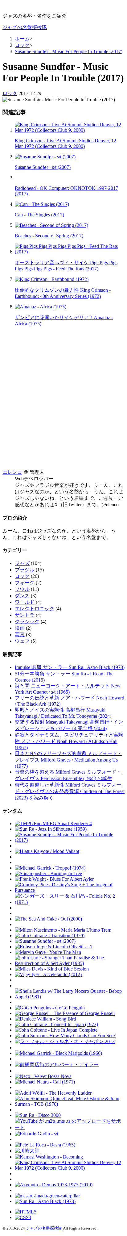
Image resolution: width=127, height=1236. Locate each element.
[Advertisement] (63, 395)
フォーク (25, 582)
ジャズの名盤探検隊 (24, 27)
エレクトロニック (34, 608)
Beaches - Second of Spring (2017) (49, 235)
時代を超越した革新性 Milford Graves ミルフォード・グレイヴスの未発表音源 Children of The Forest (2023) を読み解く (70, 791)
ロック (9, 93)
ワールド (25, 602)
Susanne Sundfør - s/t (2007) (43, 167)
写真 (20, 634)
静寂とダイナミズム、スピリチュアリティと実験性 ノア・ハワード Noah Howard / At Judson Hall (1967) (69, 741)
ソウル (22, 589)
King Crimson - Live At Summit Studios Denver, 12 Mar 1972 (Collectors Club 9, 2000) (65, 143)
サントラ (25, 615)
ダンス (22, 595)
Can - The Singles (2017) (39, 214)
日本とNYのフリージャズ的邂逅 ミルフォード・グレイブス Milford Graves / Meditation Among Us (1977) (68, 760)
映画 (20, 628)
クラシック (27, 621)
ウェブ (22, 641)
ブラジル (25, 569)
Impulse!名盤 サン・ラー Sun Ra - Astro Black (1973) (70, 667)
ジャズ (22, 563)
